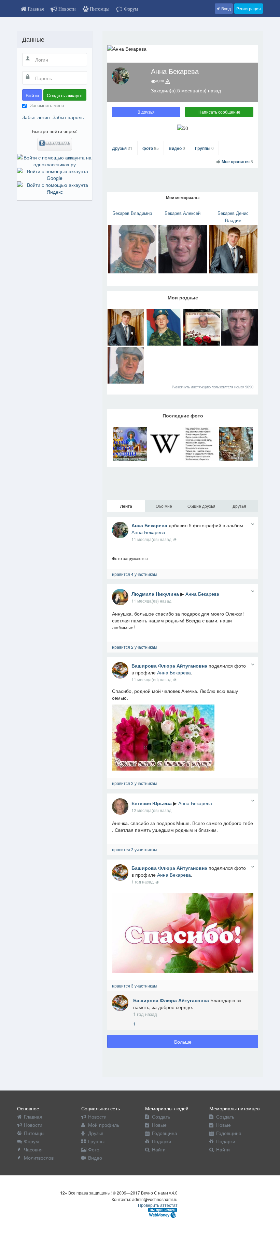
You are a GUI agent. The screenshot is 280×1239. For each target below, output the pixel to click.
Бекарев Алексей (182, 213)
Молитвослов (39, 1157)
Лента (126, 506)
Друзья (122, 148)
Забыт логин (36, 117)
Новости (33, 1124)
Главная (33, 1116)
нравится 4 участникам (134, 574)
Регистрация (248, 8)
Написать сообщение (219, 112)
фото (150, 148)
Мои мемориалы (182, 197)
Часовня (33, 1149)
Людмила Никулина (155, 593)
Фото (93, 1149)
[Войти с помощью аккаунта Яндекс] (54, 187)
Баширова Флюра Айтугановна (169, 665)
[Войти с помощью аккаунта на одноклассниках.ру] (54, 160)
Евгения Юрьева (151, 803)
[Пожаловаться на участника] (167, 81)
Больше (183, 1041)
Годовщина (164, 1133)
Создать (161, 1116)
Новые (159, 1124)
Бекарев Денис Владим (233, 216)
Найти (159, 1149)
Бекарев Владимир (132, 213)
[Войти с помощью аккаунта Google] (54, 173)
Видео (177, 148)
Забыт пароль (68, 117)
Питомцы (34, 1133)
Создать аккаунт (65, 95)
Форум (31, 1141)
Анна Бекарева (149, 525)
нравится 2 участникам (134, 647)
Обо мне (164, 506)
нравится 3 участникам (134, 849)
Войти (32, 95)
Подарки (161, 1141)
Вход (225, 8)
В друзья (146, 112)
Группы (204, 148)
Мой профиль (103, 1124)
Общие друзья (201, 506)
